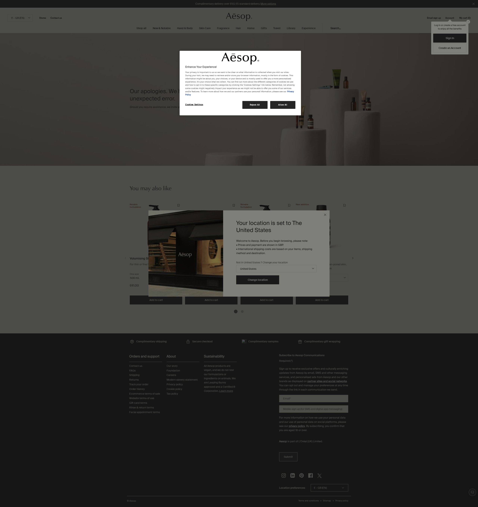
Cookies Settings (194, 104)
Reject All (255, 104)
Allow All (282, 104)
